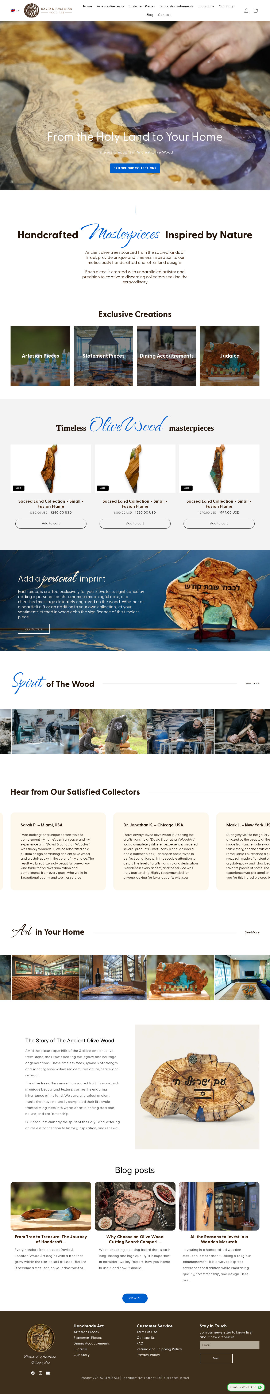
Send (216, 1358)
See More (252, 932)
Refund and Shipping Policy (159, 1349)
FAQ (140, 1343)
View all (135, 1298)
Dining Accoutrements (167, 356)
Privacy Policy (148, 1355)
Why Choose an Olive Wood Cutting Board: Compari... (134, 1239)
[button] (15, 10)
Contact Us (146, 1338)
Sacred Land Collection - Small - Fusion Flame (51, 503)
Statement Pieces (103, 356)
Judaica (230, 356)
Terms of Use (147, 1332)
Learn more (34, 628)
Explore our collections (135, 168)
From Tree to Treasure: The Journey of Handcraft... (51, 1239)
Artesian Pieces (40, 356)
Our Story (82, 1355)
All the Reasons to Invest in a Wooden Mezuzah (219, 1239)
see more (252, 683)
